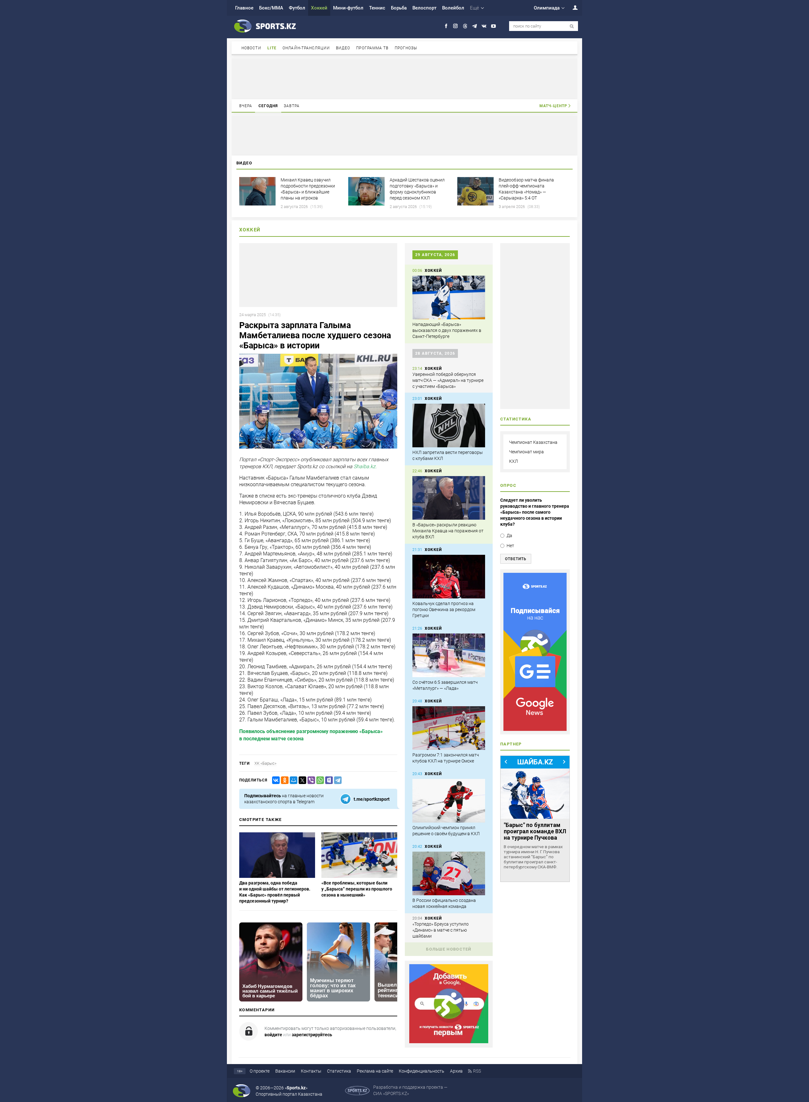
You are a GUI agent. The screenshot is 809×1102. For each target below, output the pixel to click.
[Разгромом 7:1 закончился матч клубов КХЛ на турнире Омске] (448, 728)
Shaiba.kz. (365, 466)
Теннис (377, 8)
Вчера (245, 106)
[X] (301, 780)
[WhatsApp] (318, 780)
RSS (477, 1071)
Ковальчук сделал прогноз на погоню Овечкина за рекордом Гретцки (443, 609)
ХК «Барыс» (265, 763)
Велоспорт (424, 8)
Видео (343, 48)
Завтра (292, 106)
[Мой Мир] (292, 780)
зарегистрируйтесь (312, 1034)
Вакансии (285, 1071)
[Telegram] (336, 780)
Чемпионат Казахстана (533, 442)
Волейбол (453, 8)
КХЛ (513, 461)
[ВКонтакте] (274, 780)
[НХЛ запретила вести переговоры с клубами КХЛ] (448, 425)
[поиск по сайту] (572, 26)
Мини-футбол (348, 8)
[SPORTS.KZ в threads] (465, 26)
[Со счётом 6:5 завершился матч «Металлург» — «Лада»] (448, 655)
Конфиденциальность (421, 1071)
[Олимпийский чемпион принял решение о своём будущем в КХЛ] (448, 801)
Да (509, 535)
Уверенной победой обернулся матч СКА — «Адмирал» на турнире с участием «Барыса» (448, 380)
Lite (272, 48)
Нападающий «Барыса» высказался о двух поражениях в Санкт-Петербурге (446, 330)
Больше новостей (448, 949)
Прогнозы (406, 48)
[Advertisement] (404, 78)
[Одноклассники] (283, 780)
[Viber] (310, 780)
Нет (510, 545)
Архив (456, 1071)
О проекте (260, 1071)
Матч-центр (553, 106)
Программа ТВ (372, 48)
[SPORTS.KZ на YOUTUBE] (493, 26)
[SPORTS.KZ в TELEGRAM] (474, 26)
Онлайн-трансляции (306, 48)
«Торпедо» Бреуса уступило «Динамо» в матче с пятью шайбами (440, 930)
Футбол (297, 8)
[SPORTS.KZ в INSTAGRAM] (455, 26)
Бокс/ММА (271, 8)
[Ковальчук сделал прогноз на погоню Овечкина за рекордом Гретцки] (448, 576)
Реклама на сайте (375, 1071)
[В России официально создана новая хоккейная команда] (448, 873)
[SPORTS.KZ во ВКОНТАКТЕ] (484, 26)
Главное (244, 8)
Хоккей (319, 8)
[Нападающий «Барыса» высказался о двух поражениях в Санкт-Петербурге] (448, 297)
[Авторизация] (571, 7)
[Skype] (327, 780)
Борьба (399, 8)
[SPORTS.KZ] (535, 652)
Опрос (508, 485)
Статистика (339, 1071)
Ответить (515, 559)
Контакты (311, 1071)
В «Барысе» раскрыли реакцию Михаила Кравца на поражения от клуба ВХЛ (448, 530)
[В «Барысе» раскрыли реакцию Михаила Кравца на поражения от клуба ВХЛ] (448, 498)
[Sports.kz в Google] (448, 1041)
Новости (251, 48)
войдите (273, 1034)
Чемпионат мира (526, 451)
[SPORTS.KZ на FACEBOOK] (446, 26)
